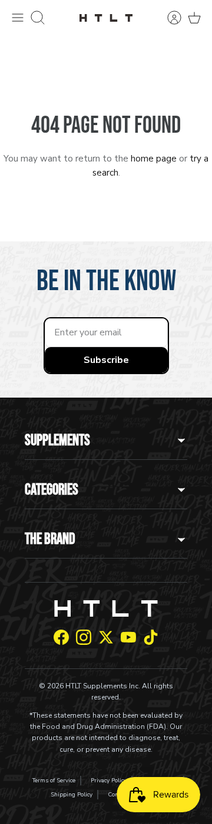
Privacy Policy (109, 780)
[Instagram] (83, 637)
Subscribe (106, 360)
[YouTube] (128, 637)
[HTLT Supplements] (106, 17)
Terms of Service (53, 780)
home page (154, 158)
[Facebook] (61, 637)
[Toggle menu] (18, 18)
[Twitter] (106, 637)
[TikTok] (150, 637)
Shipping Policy (71, 795)
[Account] (168, 18)
